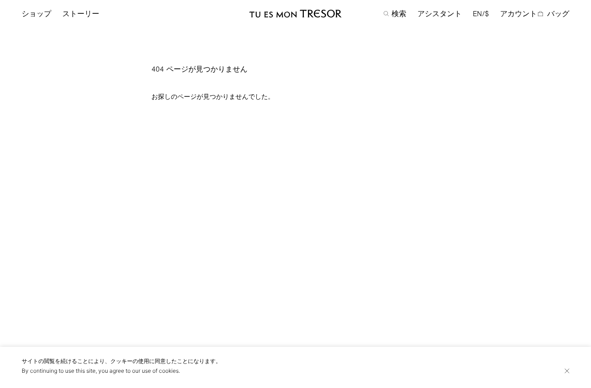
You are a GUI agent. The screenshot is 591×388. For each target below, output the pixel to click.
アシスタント (439, 13)
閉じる (567, 371)
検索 (399, 13)
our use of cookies (155, 370)
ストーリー (80, 13)
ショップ (36, 13)
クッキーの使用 (129, 361)
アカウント (518, 13)
